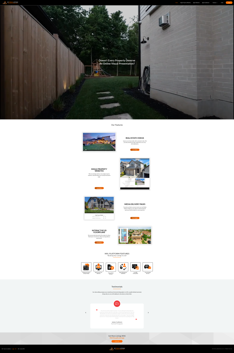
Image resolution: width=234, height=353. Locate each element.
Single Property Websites (185, 2)
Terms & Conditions (7, 348)
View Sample (135, 218)
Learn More (134, 149)
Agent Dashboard (205, 2)
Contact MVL (22, 348)
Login (229, 2)
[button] (85, 310)
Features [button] (214, 2)
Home (176, 2)
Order (222, 2)
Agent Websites (196, 2)
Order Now (117, 341)
